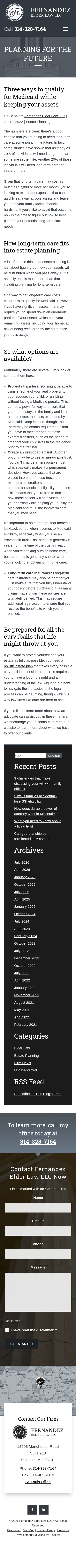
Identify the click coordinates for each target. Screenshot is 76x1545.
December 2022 (26, 958)
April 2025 (22, 899)
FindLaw (55, 1534)
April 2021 (22, 1017)
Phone (38, 1244)
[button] (65, 29)
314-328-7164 (30, 29)
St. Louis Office (38, 1482)
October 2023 (24, 943)
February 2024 (25, 936)
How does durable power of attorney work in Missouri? (35, 811)
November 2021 (26, 995)
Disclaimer (12, 1321)
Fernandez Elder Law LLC (44, 116)
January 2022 (24, 988)
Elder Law (22, 1048)
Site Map (28, 1530)
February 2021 (25, 1025)
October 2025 (24, 884)
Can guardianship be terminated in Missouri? (32, 836)
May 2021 (22, 1010)
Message (38, 1267)
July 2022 (21, 973)
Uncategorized (25, 1070)
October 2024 (24, 914)
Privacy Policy (46, 1530)
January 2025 (24, 907)
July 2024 (21, 921)
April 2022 (22, 980)
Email (38, 1221)
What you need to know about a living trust (37, 823)
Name (38, 1198)
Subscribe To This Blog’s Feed (38, 1094)
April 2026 (22, 870)
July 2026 (21, 862)
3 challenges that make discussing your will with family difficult (38, 783)
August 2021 (24, 1003)
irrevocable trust (58, 457)
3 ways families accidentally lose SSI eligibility (35, 798)
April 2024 (22, 929)
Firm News (22, 1063)
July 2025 (21, 892)
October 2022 (24, 966)
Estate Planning (38, 122)
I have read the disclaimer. (34, 1330)
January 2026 (24, 877)
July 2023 (21, 951)
